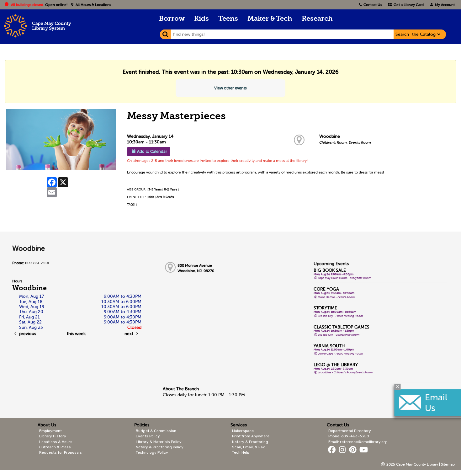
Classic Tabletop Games (341, 327)
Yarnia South (329, 346)
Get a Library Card (408, 4)
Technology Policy (152, 452)
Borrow (172, 19)
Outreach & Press (55, 447)
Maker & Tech (269, 19)
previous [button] (27, 333)
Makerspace (243, 431)
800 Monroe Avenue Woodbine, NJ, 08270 (196, 268)
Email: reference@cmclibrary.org (358, 442)
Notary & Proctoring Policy (159, 447)
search (402, 34)
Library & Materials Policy (159, 442)
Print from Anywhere (250, 436)
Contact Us (373, 4)
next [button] (130, 333)
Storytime (325, 308)
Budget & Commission (156, 431)
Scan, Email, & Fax (248, 447)
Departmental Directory (349, 431)
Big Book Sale (330, 270)
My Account (444, 4)
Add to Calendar (152, 151)
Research (317, 19)
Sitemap (448, 464)
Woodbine (329, 136)
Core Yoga (326, 289)
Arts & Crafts (165, 197)
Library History (52, 436)
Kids (201, 19)
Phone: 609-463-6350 (348, 436)
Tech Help (240, 452)
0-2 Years (170, 189)
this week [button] (76, 333)
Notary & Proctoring (250, 442)
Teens (228, 19)
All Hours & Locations (93, 4)
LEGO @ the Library (336, 364)
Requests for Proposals (60, 452)
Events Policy (148, 436)
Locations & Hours (55, 442)
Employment (50, 431)
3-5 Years (155, 189)
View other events (230, 88)
